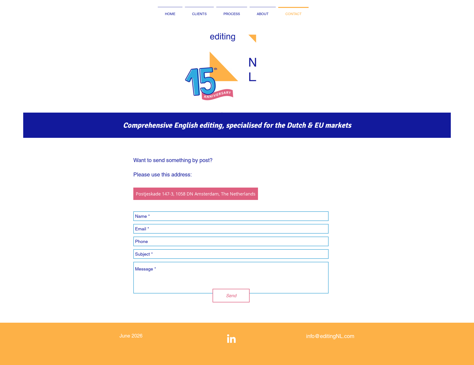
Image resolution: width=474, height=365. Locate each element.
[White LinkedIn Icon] (231, 338)
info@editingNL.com (330, 336)
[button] (220, 84)
